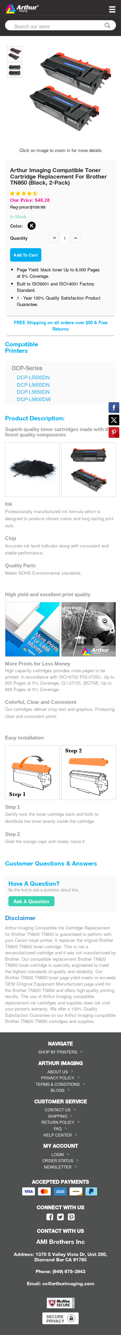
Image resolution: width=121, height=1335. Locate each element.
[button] (24, 193)
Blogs (58, 1090)
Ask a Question (31, 901)
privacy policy (57, 1077)
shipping (57, 1116)
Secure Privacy (55, 1318)
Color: (16, 226)
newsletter (58, 1167)
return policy (57, 1122)
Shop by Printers (57, 1052)
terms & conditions (58, 1084)
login (57, 1154)
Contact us (58, 1109)
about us (57, 1071)
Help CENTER (57, 1135)
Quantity (19, 238)
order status (57, 1160)
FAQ (58, 1128)
